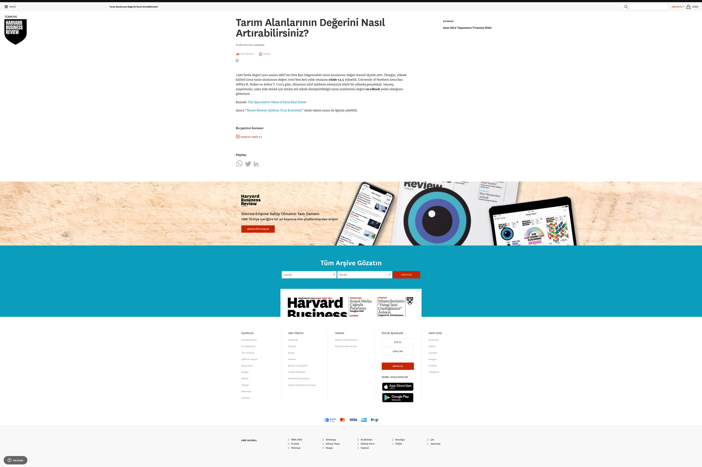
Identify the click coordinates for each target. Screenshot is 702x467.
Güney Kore (367, 443)
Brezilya (400, 439)
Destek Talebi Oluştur (346, 339)
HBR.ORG (296, 439)
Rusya (329, 447)
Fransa (294, 443)
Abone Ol (397, 366)
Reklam (292, 359)
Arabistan (366, 439)
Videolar (245, 397)
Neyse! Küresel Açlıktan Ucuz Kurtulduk (274, 110)
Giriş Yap (398, 351)
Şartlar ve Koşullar (298, 365)
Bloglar (245, 372)
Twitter (432, 346)
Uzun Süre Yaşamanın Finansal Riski (467, 28)
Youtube (433, 365)
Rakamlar (246, 391)
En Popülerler (248, 346)
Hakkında (293, 339)
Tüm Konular (247, 352)
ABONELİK (677, 6)
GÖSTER (406, 274)
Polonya (295, 447)
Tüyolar (245, 385)
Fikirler (245, 378)
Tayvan (364, 447)
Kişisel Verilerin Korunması (302, 385)
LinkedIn (433, 352)
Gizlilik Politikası (296, 372)
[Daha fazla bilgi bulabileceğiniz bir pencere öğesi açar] (15, 460)
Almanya (330, 439)
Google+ (433, 359)
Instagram (434, 372)
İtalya (398, 443)
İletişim (292, 346)
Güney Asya (332, 443)
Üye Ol (397, 342)
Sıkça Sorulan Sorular (346, 346)
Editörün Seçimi (249, 359)
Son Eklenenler (249, 339)
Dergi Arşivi (247, 365)
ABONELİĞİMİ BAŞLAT (258, 229)
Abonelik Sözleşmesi (299, 378)
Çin (432, 439)
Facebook (433, 339)
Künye (291, 352)
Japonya (435, 443)
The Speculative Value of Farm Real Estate (277, 102)
